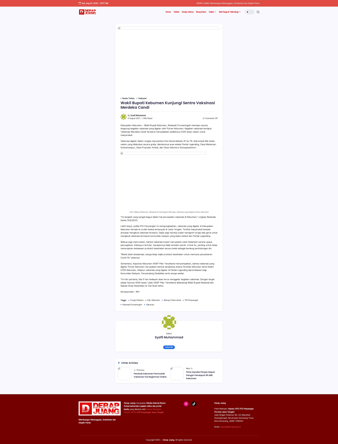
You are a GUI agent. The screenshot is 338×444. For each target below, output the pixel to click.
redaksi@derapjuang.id (230, 427)
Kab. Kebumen (153, 300)
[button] (250, 12)
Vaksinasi (150, 304)
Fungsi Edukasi (136, 300)
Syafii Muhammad (138, 115)
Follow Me (169, 347)
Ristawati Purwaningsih (132, 304)
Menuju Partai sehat (172, 300)
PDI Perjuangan (191, 300)
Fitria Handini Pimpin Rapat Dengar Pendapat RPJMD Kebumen (200, 375)
